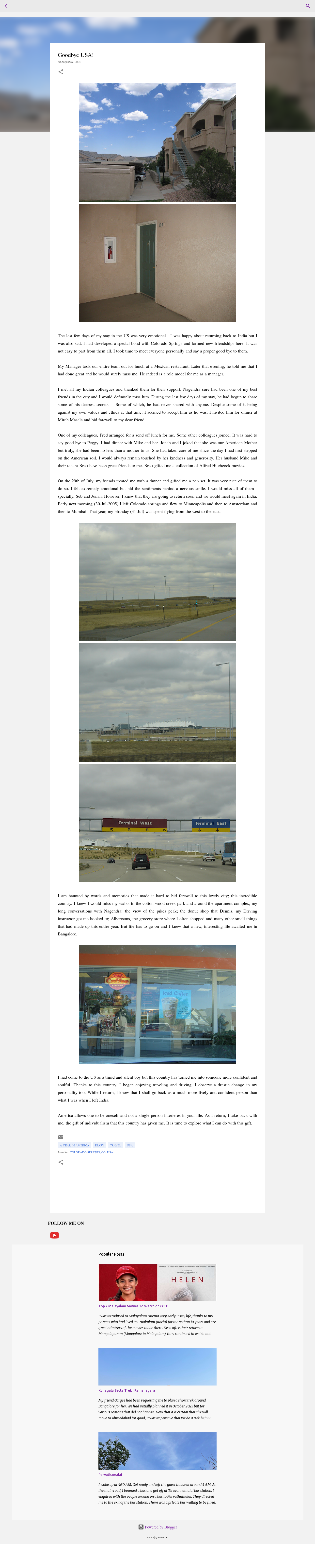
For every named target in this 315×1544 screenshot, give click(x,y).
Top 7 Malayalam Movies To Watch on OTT (133, 1306)
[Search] (308, 6)
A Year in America (74, 1145)
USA (130, 1145)
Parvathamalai (110, 1475)
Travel (115, 1145)
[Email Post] (61, 1139)
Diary (99, 1145)
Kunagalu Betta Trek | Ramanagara (126, 1390)
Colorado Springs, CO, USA (91, 1152)
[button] (61, 72)
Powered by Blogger (160, 1526)
